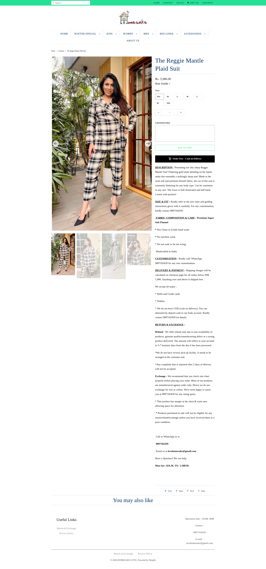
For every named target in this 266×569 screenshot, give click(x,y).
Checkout (207, 3)
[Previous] (56, 144)
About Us (133, 40)
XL (158, 103)
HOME (157, 3)
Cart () (194, 3)
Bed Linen (167, 34)
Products (61, 51)
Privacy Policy (66, 533)
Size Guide (162, 83)
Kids (110, 34)
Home (64, 34)
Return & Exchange (66, 528)
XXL (168, 103)
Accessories (193, 34)
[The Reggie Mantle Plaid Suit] (102, 144)
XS (168, 97)
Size (157, 90)
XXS (158, 97)
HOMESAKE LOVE (127, 560)
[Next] (148, 144)
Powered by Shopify (147, 560)
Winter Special (86, 34)
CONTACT (168, 3)
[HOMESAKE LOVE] (133, 18)
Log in (180, 3)
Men (147, 34)
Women (129, 34)
